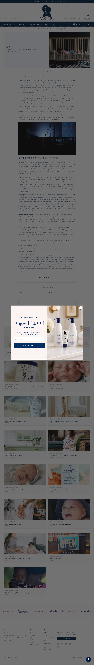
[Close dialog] (80, 307)
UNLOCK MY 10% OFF (29, 346)
